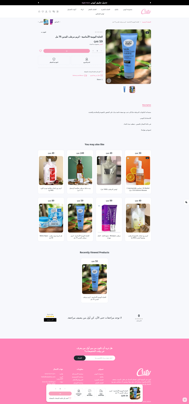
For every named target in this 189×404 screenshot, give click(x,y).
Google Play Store (86, 3)
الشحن (101, 44)
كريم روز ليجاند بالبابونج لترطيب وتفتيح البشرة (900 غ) (138, 237)
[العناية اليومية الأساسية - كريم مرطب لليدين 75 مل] (80, 218)
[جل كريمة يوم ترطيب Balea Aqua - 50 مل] (51, 218)
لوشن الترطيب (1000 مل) (109, 189)
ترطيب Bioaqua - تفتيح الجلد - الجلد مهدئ (109, 237)
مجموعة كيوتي (98, 374)
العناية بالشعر (99, 383)
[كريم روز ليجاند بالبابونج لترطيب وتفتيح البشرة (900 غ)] (138, 218)
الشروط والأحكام (78, 380)
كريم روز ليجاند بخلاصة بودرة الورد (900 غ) (51, 189)
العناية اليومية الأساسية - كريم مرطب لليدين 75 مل (118, 392)
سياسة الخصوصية (77, 377)
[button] (150, 2)
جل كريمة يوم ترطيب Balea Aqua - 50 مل (51, 237)
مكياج (101, 377)
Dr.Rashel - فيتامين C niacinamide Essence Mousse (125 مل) (138, 189)
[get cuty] (146, 11)
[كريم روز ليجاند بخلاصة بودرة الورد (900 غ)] (51, 170)
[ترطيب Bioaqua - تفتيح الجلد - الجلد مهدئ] (109, 218)
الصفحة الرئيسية (146, 22)
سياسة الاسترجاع (77, 374)
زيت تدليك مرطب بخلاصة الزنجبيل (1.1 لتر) (80, 189)
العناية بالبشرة (99, 380)
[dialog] (50, 12)
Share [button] (99, 79)
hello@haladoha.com (48, 377)
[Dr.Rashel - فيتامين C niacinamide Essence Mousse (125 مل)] (138, 170)
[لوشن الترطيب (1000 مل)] (109, 170)
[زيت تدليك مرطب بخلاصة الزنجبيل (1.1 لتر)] (80, 170)
